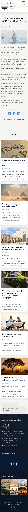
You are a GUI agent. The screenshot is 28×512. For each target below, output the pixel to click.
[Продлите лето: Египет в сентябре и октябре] (14, 483)
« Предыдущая (8, 119)
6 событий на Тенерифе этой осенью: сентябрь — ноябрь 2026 (13, 162)
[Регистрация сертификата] (19, 6)
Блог (13, 404)
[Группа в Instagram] (11, 3)
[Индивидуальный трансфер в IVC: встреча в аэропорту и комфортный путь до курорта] (5, 491)
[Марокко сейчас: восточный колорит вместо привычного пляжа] (22, 483)
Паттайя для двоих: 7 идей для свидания (12, 335)
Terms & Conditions (14, 509)
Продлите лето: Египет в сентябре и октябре (11, 205)
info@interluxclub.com (11, 445)
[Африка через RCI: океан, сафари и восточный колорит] (22, 491)
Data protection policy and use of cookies (14, 507)
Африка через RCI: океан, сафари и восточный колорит (13, 378)
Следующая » (20, 119)
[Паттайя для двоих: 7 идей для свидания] (14, 491)
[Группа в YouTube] (8, 3)
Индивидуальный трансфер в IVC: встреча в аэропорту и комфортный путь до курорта (13, 294)
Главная (5, 404)
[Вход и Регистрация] (25, 4)
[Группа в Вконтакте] (2, 3)
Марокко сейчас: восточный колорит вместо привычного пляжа (13, 249)
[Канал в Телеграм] (13, 3)
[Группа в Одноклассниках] (5, 3)
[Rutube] (16, 3)
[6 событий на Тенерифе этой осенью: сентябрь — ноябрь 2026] (5, 483)
